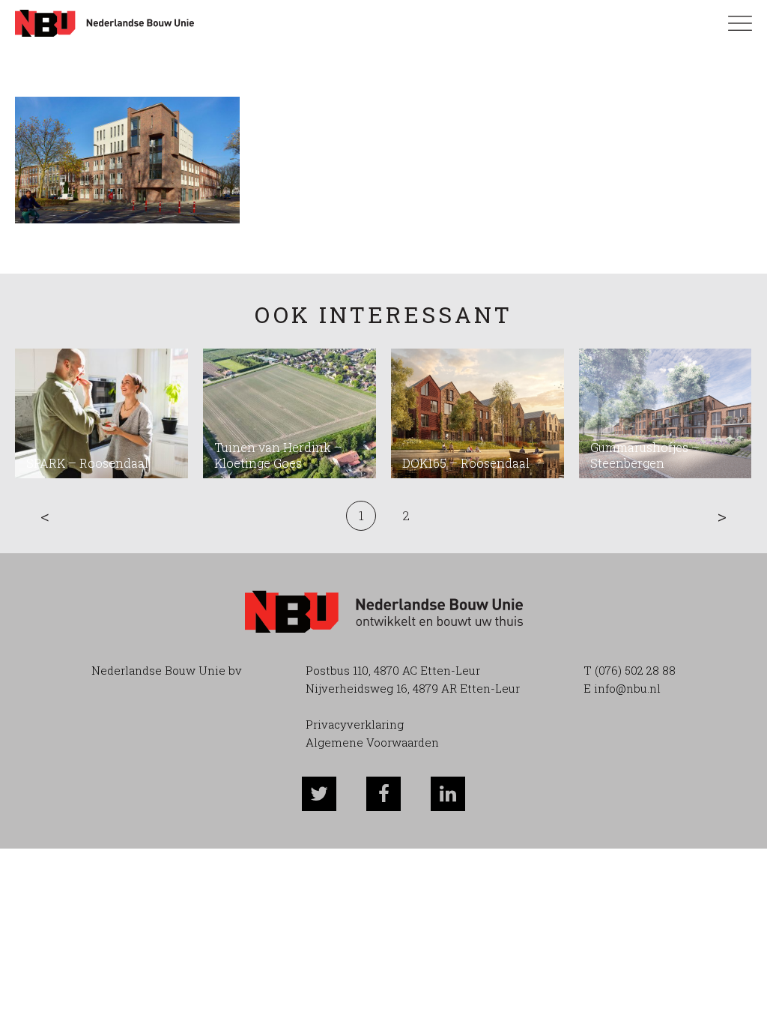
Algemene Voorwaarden (372, 742)
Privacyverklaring (355, 724)
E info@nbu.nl (622, 688)
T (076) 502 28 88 (629, 670)
